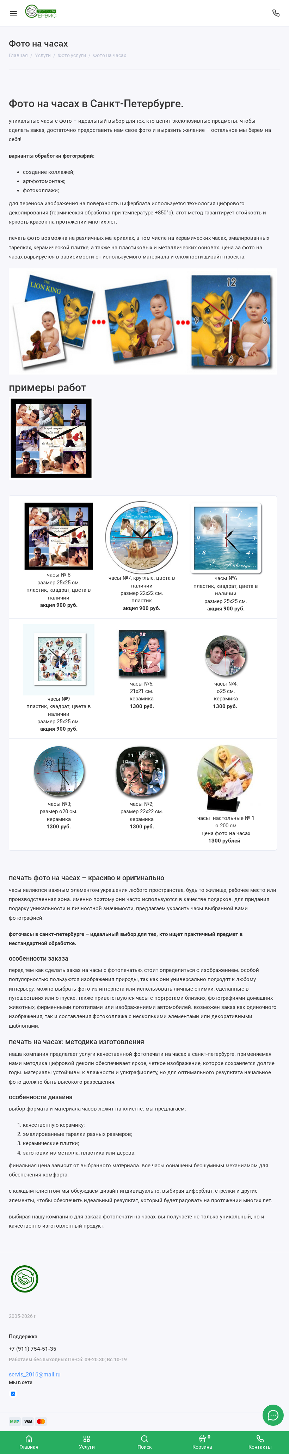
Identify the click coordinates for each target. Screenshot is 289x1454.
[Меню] (13, 13)
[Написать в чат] (273, 1415)
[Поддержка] (276, 13)
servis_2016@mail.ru (35, 1374)
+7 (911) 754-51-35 (32, 1349)
